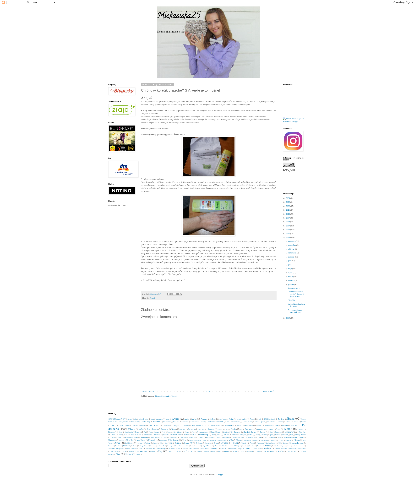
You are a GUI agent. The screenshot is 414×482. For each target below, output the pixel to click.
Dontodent (164, 429)
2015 (288, 233)
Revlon (251, 446)
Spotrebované (244, 448)
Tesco (124, 451)
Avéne (231, 418)
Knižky (120, 437)
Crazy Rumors (154, 425)
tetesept (131, 451)
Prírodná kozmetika (182, 446)
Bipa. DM (176, 422)
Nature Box (264, 440)
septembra (292, 252)
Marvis (121, 440)
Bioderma (156, 421)
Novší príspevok (148, 391)
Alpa (167, 419)
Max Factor (141, 440)
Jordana (264, 434)
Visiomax (250, 451)
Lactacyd (209, 437)
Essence (111, 432)
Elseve (301, 429)
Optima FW (188, 443)
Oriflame (199, 443)
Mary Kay (130, 440)
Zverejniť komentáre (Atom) (166, 395)
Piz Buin (118, 446)
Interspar (242, 435)
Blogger (220, 474)
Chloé (194, 434)
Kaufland (285, 435)
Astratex (204, 419)
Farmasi (156, 432)
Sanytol (134, 448)
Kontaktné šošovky (131, 437)
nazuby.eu (289, 440)
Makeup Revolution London (293, 437)
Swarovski (292, 448)
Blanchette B (194, 422)
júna (290, 264)
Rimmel (268, 445)
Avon (252, 418)
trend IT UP (187, 451)
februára (291, 280)
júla (289, 260)
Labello (200, 437)
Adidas (129, 419)
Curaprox (176, 425)
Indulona (226, 435)
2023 (288, 202)
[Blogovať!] (171, 294)
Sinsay (185, 448)
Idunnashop (203, 434)
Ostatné (224, 442)
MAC (279, 437)
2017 (288, 225)
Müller (238, 440)
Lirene (272, 437)
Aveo (238, 419)
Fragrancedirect (202, 432)
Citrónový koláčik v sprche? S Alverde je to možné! (296, 293)
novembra (292, 245)
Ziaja (118, 453)
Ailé (135, 419)
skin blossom (194, 448)
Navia (281, 440)
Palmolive (244, 443)
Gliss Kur (302, 432)
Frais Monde (215, 432)
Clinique (134, 425)
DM (277, 425)
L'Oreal (164, 437)
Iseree (250, 434)
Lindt (265, 437)
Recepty (236, 445)
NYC (160, 443)
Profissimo (195, 446)
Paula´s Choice (270, 443)
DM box (294, 425)
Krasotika (144, 437)
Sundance (267, 448)
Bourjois (220, 421)
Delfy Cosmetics (216, 425)
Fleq (193, 432)
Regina (244, 446)
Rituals (276, 446)
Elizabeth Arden (262, 429)
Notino (128, 442)
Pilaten (110, 446)
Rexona (259, 446)
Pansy (252, 443)
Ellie (271, 429)
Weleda (280, 451)
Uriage (213, 451)
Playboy (126, 445)
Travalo (178, 451)
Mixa (184, 440)
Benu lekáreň (135, 422)
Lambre (226, 437)
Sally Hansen (298, 446)
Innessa (234, 434)
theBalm (152, 451)
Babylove (281, 419)
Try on (199, 451)
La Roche (192, 437)
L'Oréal (173, 437)
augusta (291, 256)
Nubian (147, 443)
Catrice (295, 422)
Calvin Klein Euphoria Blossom (296, 304)
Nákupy (255, 440)
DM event (132, 429)
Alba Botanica (143, 419)
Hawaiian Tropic (135, 435)
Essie (120, 432)
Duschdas (211, 429)
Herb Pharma (147, 435)
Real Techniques (225, 446)
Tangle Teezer (114, 451)
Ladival (218, 437)
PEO (279, 443)
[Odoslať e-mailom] (168, 294)
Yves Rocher (291, 451)
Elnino (288, 429)
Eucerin (138, 432)
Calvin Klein (247, 422)
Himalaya (156, 434)
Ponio (135, 446)
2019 (288, 217)
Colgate (143, 425)
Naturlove (274, 440)
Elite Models (249, 429)
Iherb (213, 435)
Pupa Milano (206, 446)
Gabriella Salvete (249, 432)
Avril (259, 419)
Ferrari (169, 432)
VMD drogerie (269, 451)
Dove (173, 429)
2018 (288, 221)
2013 (288, 318)
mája (290, 268)
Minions (163, 440)
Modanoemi (212, 440)
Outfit (235, 443)
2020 (288, 214)
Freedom (226, 432)
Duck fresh (201, 429)
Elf (241, 429)
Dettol (259, 425)
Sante (128, 448)
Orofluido (208, 443)
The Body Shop (141, 451)
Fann (150, 432)
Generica (278, 432)
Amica (187, 419)
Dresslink (191, 429)
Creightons (166, 425)
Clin (127, 425)
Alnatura (159, 419)
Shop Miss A (150, 448)
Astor (194, 418)
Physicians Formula (296, 443)
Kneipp (112, 437)
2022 (288, 206)
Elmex (278, 429)
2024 (288, 198)
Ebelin (233, 429)
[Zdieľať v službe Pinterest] (180, 294)
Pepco (285, 443)
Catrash (288, 422)
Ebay (226, 429)
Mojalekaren (222, 440)
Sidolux (171, 448)
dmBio (141, 429)
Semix (141, 448)
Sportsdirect (233, 448)
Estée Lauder (129, 432)
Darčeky (186, 425)
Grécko (113, 435)
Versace (235, 451)
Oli (171, 443)
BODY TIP (210, 422)
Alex (152, 419)
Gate (271, 432)
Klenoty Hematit (300, 435)
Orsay (216, 443)
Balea (290, 418)
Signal (178, 448)
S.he (289, 446)
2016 (288, 229)
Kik (291, 435)
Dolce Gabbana (152, 429)
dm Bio (285, 425)
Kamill (277, 435)
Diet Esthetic (268, 425)
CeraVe (303, 422)
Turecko (206, 451)
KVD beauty (155, 437)
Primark (161, 446)
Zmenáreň (129, 454)
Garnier (262, 432)
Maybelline (152, 440)
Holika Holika (176, 434)
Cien (112, 425)
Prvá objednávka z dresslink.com (295, 311)
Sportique (223, 448)
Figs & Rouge (178, 432)
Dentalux (239, 425)
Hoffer (165, 434)
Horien (186, 434)
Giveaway (289, 431)
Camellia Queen (260, 422)
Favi (163, 432)
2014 (288, 237)
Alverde (152, 298)
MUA (231, 440)
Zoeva (138, 454)
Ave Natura (222, 419)
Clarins (121, 425)
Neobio (297, 440)
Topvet (170, 451)
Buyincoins (236, 422)
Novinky (140, 443)
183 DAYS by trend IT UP (116, 419)
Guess (120, 435)
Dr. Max (182, 429)
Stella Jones (257, 448)
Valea (219, 451)
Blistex (203, 422)
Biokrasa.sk (167, 422)
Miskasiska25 (178, 16)
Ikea (218, 434)
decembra (292, 241)
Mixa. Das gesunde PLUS (197, 440)
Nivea (117, 442)
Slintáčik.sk (204, 448)
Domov (208, 391)
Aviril (244, 419)
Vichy (242, 451)
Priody (169, 446)
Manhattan (112, 440)
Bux (228, 422)
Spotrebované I (294, 287)
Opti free (178, 443)
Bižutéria (291, 300)
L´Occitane (183, 437)
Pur (216, 446)
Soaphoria (213, 448)
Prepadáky (143, 446)
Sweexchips (302, 448)
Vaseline (227, 451)
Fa (145, 432)
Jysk (271, 435)
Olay (166, 443)
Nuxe (155, 443)
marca (290, 276)
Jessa (257, 435)
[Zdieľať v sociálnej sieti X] (174, 294)
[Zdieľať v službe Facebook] (177, 294)
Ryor (282, 446)
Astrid (212, 418)
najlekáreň (247, 440)
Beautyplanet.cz (123, 422)
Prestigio (153, 446)
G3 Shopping (235, 432)
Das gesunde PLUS (199, 425)
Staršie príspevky (268, 391)
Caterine (280, 422)
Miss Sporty (173, 440)
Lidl (259, 437)
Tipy (160, 451)
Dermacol (249, 425)
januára (291, 284)
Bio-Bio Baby (146, 422)
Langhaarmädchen (237, 437)
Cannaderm (270, 422)
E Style (220, 429)
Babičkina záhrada (269, 419)
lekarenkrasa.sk (250, 437)
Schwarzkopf (161, 448)
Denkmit (228, 425)
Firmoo (187, 432)
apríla (290, 272)
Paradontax (260, 443)
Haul (125, 435)
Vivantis (258, 451)
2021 (288, 209)
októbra (291, 248)
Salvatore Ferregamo (115, 448)
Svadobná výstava (281, 448)
